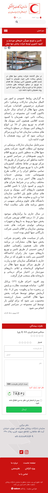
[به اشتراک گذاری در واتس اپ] (5, 47)
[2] (22, 342)
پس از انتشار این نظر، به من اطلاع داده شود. (24, 402)
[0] (31, 336)
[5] (30, 342)
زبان (19, 17)
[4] (28, 342)
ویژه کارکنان (30, 468)
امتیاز (40, 342)
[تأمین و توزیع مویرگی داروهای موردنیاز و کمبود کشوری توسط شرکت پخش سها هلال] (24, 60)
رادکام (23, 488)
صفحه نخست (29, 463)
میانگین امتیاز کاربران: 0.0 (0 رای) (30, 332)
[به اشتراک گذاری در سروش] (9, 47)
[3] (25, 342)
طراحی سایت (32, 488)
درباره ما (14, 463)
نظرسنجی (15, 468)
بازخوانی (9, 393)
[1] (20, 342)
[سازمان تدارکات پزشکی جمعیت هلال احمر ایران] (24, 8)
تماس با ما (23, 474)
